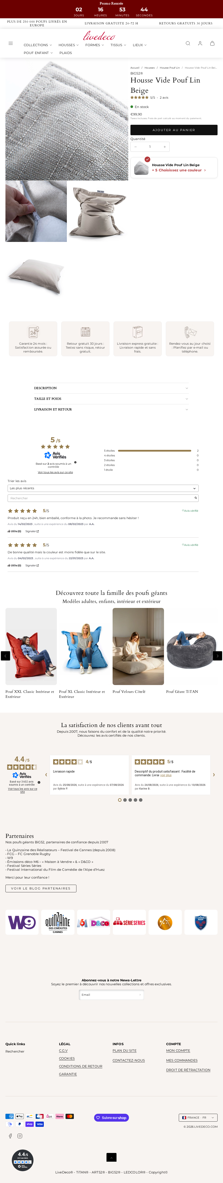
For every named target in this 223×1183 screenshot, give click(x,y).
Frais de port (155, 118)
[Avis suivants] (214, 775)
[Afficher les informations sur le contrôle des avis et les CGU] (39, 782)
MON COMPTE (178, 1050)
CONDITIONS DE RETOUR (80, 1066)
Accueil (134, 67)
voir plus (166, 775)
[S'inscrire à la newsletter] (140, 995)
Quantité (137, 139)
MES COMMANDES (182, 1060)
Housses (150, 67)
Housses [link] (67, 45)
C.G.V (63, 1050)
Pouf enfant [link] (36, 53)
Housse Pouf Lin (169, 67)
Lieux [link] (138, 45)
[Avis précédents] (46, 775)
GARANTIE (68, 1074)
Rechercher (15, 1051)
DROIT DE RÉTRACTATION (188, 1070)
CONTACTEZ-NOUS (129, 1060)
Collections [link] (36, 45)
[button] (10, 43)
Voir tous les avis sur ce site (55, 472)
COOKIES (67, 1058)
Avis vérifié (191, 510)
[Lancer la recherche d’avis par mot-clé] (196, 498)
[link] (200, 43)
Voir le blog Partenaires (41, 888)
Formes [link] (92, 45)
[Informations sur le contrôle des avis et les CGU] (75, 462)
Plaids (65, 53)
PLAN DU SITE (125, 1050)
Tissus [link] (116, 45)
